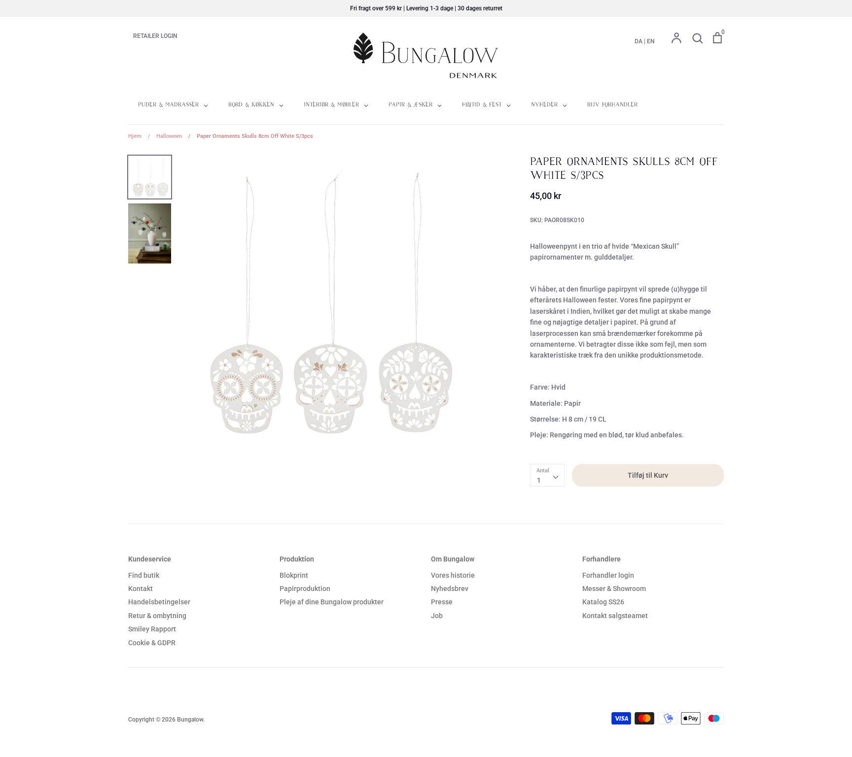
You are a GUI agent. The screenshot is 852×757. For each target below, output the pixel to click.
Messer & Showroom (614, 588)
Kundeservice (149, 559)
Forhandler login (608, 575)
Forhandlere (601, 559)
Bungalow (190, 719)
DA (638, 41)
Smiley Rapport (152, 629)
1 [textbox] (539, 480)
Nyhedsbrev (449, 588)
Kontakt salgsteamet (615, 616)
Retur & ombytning (157, 616)
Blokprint (294, 575)
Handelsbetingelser (159, 602)
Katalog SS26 (603, 602)
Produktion (297, 559)
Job (437, 616)
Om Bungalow (452, 559)
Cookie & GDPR (152, 643)
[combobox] (547, 475)
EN (651, 41)
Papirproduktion (305, 588)
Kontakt (140, 588)
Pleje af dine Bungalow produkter (332, 602)
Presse (442, 602)
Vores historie (453, 575)
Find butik (143, 575)
